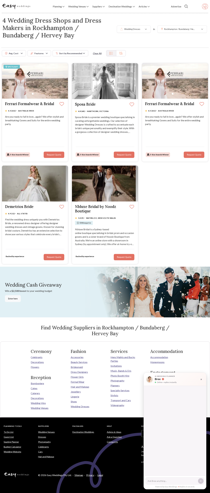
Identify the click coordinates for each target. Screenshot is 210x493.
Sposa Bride (85, 104)
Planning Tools (13, 426)
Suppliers (43, 426)
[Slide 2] (174, 94)
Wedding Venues (39, 407)
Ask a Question (114, 437)
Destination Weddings (83, 432)
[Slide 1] (33, 93)
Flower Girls (77, 376)
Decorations (37, 362)
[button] (59, 6)
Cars (40, 451)
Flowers (35, 367)
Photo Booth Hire (120, 375)
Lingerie (75, 396)
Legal (100, 475)
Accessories (77, 357)
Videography (117, 405)
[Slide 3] (36, 94)
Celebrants (36, 357)
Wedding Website (12, 451)
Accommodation (159, 357)
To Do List (9, 432)
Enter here (13, 298)
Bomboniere (37, 383)
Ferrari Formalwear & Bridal (29, 104)
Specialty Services (120, 390)
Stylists (114, 395)
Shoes (74, 401)
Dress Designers (79, 371)
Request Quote (54, 154)
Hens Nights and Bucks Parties (123, 359)
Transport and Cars (121, 400)
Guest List (9, 437)
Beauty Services (79, 362)
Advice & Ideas (114, 432)
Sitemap (79, 475)
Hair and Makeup (80, 386)
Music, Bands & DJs (121, 370)
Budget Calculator (12, 446)
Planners (115, 385)
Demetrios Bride (19, 207)
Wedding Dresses (80, 406)
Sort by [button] (70, 53)
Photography (117, 380)
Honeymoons (157, 362)
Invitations (116, 365)
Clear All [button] (97, 53)
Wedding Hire (38, 403)
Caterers (35, 393)
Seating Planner (11, 442)
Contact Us (112, 442)
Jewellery (76, 391)
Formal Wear (77, 381)
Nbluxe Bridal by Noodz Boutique (95, 209)
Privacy (90, 475)
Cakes (34, 388)
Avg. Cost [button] (13, 53)
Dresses (42, 437)
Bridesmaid (77, 367)
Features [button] (39, 53)
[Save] (62, 104)
